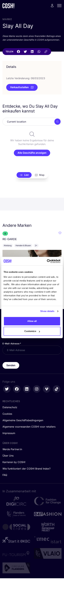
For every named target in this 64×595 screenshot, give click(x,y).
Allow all (32, 321)
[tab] (24, 175)
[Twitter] (25, 51)
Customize (30, 331)
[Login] (52, 5)
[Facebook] (18, 51)
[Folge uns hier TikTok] (56, 389)
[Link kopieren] (45, 51)
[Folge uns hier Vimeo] (46, 389)
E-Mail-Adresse (11, 343)
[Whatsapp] (39, 51)
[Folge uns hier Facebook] (17, 389)
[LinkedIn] (32, 51)
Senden (10, 365)
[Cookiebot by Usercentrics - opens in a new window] (46, 261)
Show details (47, 311)
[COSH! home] (8, 5)
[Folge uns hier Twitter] (7, 389)
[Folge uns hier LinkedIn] (26, 389)
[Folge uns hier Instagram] (36, 389)
